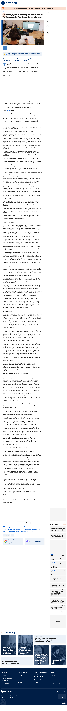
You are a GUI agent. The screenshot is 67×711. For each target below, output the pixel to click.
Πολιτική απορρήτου (14, 695)
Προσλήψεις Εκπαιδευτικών (40, 672)
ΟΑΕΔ (22, 679)
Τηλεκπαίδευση (6, 535)
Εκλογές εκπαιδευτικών (5, 683)
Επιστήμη (53, 678)
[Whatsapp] (47, 36)
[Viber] (47, 32)
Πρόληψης (8, 110)
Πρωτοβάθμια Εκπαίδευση (6, 676)
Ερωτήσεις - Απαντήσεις (56, 683)
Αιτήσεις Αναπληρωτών (38, 674)
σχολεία (12, 535)
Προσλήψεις (26, 679)
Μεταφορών (15, 63)
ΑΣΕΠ (19, 679)
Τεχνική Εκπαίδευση (5, 680)
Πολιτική (36, 682)
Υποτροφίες (9, 681)
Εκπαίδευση (29, 2)
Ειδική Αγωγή (3, 681)
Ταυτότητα (12, 697)
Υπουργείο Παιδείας (39, 2)
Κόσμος (52, 672)
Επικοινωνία (3, 697)
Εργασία (54, 2)
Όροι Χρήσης (3, 695)
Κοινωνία (61, 2)
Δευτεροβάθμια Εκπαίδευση (6, 678)
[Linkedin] (47, 29)
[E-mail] (47, 39)
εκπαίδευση (8, 632)
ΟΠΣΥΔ (45, 674)
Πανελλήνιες (47, 2)
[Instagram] (61, 691)
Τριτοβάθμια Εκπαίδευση (39, 676)
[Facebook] (47, 22)
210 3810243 (61, 697)
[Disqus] (24, 562)
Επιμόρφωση (54, 681)
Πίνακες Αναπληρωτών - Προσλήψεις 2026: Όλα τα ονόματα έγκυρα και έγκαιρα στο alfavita (21, 529)
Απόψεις (53, 675)
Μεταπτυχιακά (37, 679)
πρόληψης (12, 101)
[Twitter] (47, 25)
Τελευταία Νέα (22, 2)
